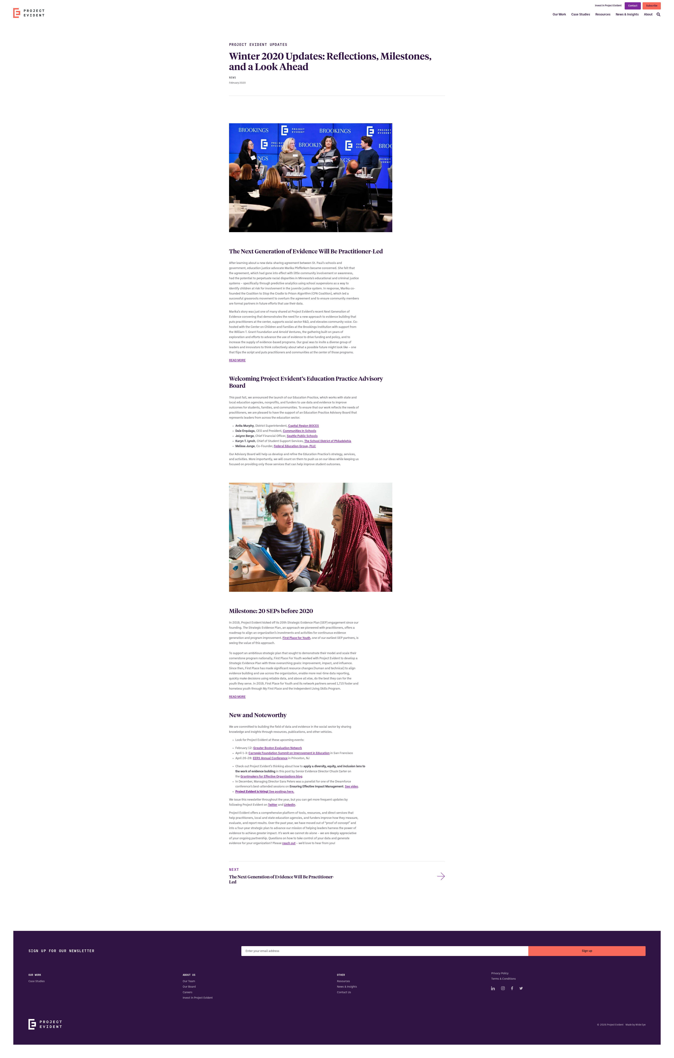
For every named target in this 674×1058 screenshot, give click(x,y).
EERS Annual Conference (270, 758)
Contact (632, 6)
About (648, 14)
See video (351, 786)
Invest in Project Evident (608, 5)
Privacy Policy (499, 973)
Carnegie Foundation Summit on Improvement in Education (289, 753)
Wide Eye (640, 1025)
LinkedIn (289, 804)
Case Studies (580, 14)
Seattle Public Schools (302, 436)
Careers (187, 992)
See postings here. (264, 791)
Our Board (189, 987)
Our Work (559, 14)
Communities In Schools (299, 431)
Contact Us (344, 992)
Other (341, 975)
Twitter (272, 804)
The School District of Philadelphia (327, 441)
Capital (293, 425)
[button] (657, 15)
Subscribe (651, 7)
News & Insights (627, 14)
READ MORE (237, 360)
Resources (602, 14)
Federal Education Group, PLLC (295, 446)
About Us (189, 975)
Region (303, 425)
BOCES (314, 425)
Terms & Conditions (503, 979)
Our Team (189, 981)
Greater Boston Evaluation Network (277, 748)
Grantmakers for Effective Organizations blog (271, 776)
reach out (288, 843)
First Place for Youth (296, 638)
